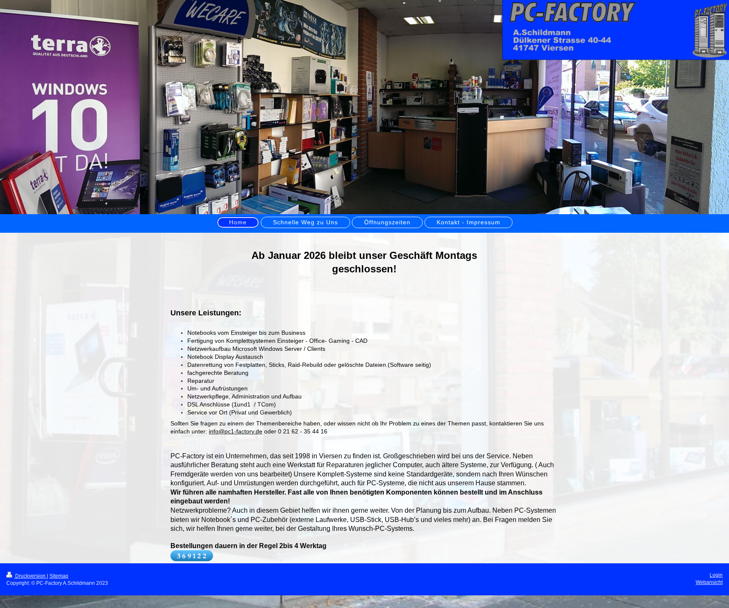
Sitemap (58, 576)
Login (716, 575)
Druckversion (30, 576)
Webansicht (709, 582)
